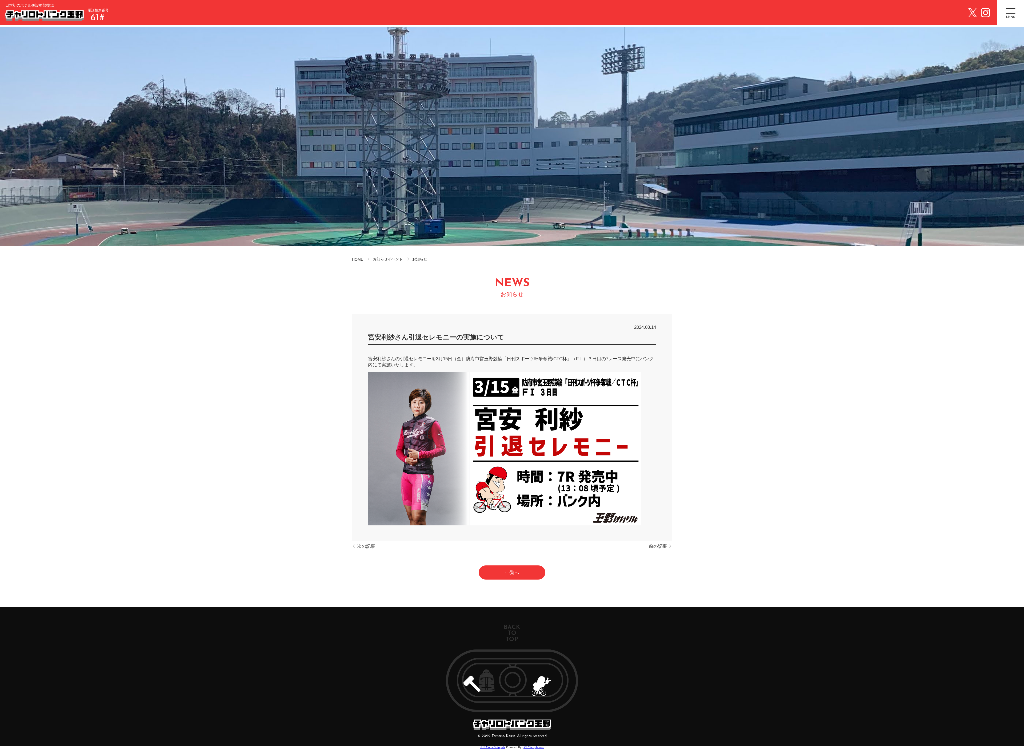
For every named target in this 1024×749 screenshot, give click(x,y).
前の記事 (658, 546)
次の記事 (366, 546)
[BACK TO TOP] (512, 680)
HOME (357, 259)
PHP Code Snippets (492, 747)
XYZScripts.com (533, 747)
